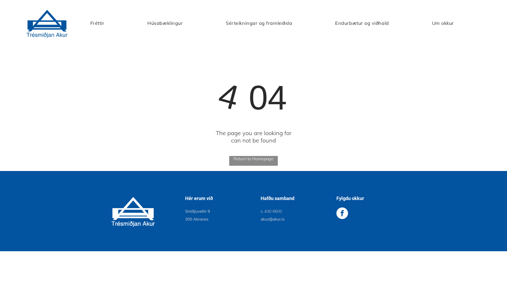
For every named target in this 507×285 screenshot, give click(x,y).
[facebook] (342, 213)
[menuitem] (97, 23)
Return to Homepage (253, 158)
